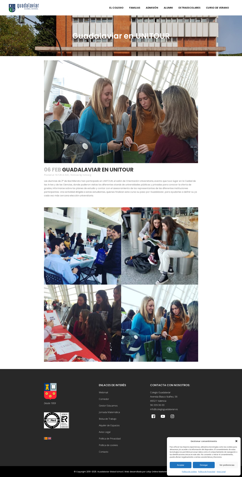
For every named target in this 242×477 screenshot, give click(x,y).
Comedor (104, 399)
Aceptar (180, 465)
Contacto (103, 451)
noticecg (86, 174)
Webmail (103, 392)
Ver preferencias (226, 465)
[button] (236, 441)
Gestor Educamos (108, 405)
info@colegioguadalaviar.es (164, 409)
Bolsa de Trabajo (107, 418)
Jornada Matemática (109, 412)
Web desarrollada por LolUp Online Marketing (146, 471)
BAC (67, 174)
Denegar (204, 465)
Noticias (74, 174)
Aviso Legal (221, 471)
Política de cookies (189, 471)
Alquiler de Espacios (109, 425)
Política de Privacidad (206, 471)
